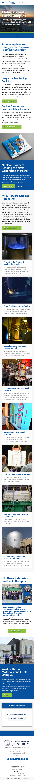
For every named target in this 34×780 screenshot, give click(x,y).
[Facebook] (8, 759)
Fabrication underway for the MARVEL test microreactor (16, 608)
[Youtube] (14, 759)
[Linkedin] (20, 759)
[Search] (31, 2)
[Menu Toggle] (3, 2)
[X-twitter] (11, 759)
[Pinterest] (23, 759)
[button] (17, 35)
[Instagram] (17, 759)
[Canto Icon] (27, 759)
